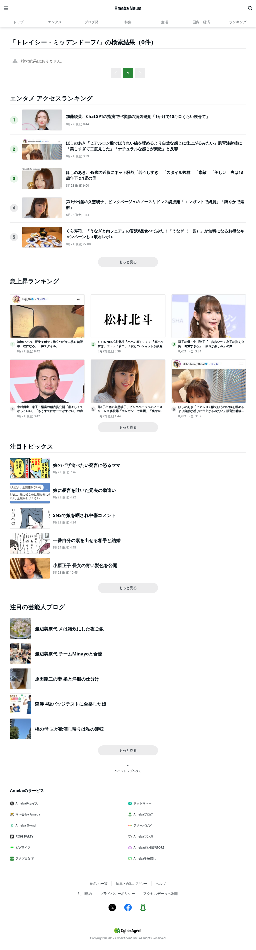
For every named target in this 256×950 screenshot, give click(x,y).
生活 (164, 22)
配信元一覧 (99, 883)
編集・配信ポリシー (131, 883)
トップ (18, 22)
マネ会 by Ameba (28, 814)
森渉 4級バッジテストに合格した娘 (70, 704)
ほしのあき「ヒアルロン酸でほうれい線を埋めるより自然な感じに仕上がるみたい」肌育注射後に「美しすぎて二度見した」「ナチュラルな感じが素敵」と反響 (154, 145)
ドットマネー (143, 803)
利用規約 (85, 893)
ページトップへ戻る (128, 771)
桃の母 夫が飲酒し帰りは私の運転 (69, 729)
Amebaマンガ (143, 836)
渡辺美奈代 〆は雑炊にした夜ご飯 (69, 629)
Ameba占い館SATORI (149, 847)
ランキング (237, 22)
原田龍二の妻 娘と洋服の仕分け (67, 679)
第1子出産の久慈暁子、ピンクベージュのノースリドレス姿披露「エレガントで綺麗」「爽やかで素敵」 (131, 411)
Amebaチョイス (27, 803)
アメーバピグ (143, 825)
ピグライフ (23, 847)
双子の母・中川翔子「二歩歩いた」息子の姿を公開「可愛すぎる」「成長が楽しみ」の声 (211, 344)
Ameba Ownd (26, 825)
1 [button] (128, 73)
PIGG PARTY (24, 836)
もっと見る (128, 261)
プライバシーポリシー (117, 893)
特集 (128, 22)
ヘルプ (161, 883)
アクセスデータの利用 (160, 893)
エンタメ (55, 22)
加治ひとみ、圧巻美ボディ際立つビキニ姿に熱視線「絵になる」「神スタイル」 (50, 344)
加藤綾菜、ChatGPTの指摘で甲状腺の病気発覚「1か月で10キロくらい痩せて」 (138, 116)
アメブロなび (25, 858)
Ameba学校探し (145, 858)
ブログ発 (91, 22)
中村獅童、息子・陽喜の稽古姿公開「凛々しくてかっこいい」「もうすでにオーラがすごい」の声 (50, 409)
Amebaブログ (143, 814)
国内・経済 (201, 22)
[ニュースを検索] (250, 8)
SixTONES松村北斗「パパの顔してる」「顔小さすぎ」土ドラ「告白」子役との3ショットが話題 (131, 344)
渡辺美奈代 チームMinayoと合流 (68, 654)
